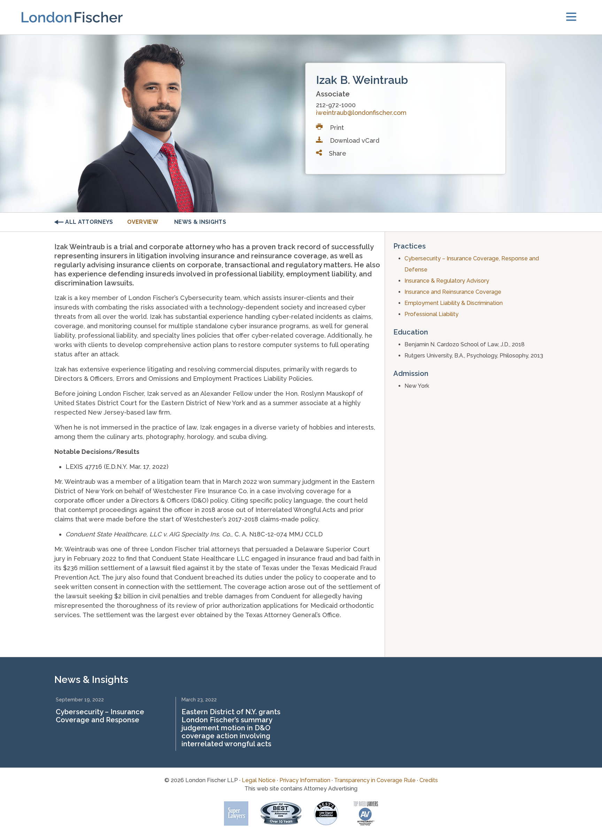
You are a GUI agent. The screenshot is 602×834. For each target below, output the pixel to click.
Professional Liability (431, 314)
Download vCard (353, 140)
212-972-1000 (336, 105)
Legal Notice (259, 780)
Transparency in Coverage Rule (375, 780)
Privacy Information (304, 780)
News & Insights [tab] (200, 222)
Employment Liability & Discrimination (453, 303)
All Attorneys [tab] (89, 222)
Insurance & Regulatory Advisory (446, 280)
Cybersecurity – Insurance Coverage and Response (100, 716)
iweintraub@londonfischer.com (361, 112)
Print (336, 127)
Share (336, 153)
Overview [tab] (143, 222)
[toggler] (571, 17)
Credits (428, 780)
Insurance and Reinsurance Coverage (452, 292)
